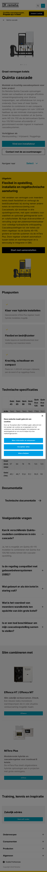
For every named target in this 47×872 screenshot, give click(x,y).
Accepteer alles (23, 447)
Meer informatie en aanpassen (23, 440)
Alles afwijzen (23, 453)
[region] (23, 436)
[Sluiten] (42, 416)
